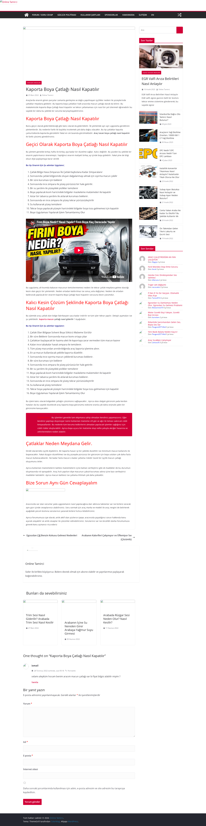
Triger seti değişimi (157, 284)
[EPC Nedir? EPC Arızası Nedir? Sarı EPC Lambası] (148, 155)
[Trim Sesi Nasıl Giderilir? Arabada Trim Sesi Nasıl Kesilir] (40, 601)
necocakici (156, 287)
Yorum (27, 703)
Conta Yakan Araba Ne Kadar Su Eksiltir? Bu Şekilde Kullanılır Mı (170, 213)
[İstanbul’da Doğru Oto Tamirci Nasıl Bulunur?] (148, 119)
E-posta (28, 755)
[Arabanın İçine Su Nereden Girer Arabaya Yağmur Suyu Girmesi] (79, 601)
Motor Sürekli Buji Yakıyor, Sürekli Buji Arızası (164, 313)
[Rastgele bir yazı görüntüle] (179, 15)
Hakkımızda (128, 14)
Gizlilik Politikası (66, 14)
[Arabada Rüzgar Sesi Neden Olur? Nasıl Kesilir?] (117, 601)
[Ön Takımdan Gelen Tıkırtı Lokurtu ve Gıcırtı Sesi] (148, 233)
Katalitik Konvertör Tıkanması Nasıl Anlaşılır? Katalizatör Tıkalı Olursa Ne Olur (169, 173)
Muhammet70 (157, 307)
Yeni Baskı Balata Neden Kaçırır (163, 331)
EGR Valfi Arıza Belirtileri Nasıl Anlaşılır (160, 81)
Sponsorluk (111, 14)
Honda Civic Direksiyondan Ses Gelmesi (162, 276)
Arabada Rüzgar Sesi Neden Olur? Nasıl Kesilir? (116, 618)
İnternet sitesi (30, 769)
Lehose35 (156, 342)
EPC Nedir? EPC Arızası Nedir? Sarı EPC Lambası (168, 153)
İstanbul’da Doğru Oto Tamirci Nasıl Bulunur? (170, 117)
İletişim (143, 14)
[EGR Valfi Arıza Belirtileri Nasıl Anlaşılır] (161, 56)
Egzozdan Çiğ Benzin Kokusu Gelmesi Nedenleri (51, 535)
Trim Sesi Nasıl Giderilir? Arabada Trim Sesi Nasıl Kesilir (40, 618)
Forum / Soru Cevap (42, 14)
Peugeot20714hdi (159, 327)
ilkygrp (154, 262)
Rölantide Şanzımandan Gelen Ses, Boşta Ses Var (164, 323)
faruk (154, 269)
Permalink (72, 671)
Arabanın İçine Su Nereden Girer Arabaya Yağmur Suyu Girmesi (79, 628)
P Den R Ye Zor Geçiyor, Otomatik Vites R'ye (163, 294)
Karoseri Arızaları (33, 83)
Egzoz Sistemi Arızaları (151, 73)
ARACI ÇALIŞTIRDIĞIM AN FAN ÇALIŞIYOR (162, 258)
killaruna (155, 280)
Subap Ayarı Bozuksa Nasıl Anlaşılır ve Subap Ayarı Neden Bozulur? (169, 194)
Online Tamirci (47, 95)
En (152, 14)
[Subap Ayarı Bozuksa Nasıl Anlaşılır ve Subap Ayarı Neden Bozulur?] (148, 196)
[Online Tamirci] (8, 2)
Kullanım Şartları (90, 14)
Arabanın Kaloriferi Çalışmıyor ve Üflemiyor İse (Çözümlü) (107, 537)
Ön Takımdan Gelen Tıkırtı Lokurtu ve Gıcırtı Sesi (169, 231)
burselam (155, 317)
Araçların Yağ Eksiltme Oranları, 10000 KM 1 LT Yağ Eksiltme (170, 135)
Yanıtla (35, 682)
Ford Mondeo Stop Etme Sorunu (163, 266)
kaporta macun (46, 319)
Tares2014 (156, 298)
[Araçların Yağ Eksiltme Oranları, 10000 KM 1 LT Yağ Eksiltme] (148, 137)
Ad (25, 742)
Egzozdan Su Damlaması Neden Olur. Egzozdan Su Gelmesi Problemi (165, 304)
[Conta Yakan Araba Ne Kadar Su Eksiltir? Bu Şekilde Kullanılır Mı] (148, 215)
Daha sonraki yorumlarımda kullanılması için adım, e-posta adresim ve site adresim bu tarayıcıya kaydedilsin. (74, 790)
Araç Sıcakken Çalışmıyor (159, 340)
